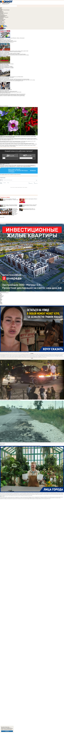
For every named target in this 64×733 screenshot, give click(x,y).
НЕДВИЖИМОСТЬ (2, 16)
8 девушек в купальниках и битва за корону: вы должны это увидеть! (10, 53)
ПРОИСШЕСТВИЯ (2, 19)
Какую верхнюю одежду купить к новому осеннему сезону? (8, 91)
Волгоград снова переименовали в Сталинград (6, 67)
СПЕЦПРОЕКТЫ (2, 21)
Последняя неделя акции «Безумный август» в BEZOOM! (8, 41)
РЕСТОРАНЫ (2, 20)
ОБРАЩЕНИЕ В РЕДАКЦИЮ (4, 17)
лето (20, 174)
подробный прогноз (2, 292)
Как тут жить (2, 68)
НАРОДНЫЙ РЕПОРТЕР (3, 15)
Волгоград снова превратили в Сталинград (6, 66)
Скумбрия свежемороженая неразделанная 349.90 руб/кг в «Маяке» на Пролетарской (32, 354)
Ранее (8, 182)
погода (11, 174)
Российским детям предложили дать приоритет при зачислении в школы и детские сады (11, 354)
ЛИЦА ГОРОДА (2, 14)
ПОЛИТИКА (1, 18)
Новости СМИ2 (2, 217)
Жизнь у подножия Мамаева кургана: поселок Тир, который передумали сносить (11, 80)
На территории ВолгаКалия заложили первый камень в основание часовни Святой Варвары (32, 355)
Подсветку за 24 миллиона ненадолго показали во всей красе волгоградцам (12, 355)
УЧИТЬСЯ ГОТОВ (4, 26)
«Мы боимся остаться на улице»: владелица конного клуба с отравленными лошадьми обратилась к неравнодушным (13, 352)
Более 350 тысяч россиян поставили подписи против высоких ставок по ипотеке (10, 494)
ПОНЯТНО (7, 731)
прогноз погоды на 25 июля (15, 174)
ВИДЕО (1, 10)
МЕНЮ (1, 7)
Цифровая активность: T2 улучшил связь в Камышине (21, 493)
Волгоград (1, 174)
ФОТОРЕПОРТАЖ (2, 22)
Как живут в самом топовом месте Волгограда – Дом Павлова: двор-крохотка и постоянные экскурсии (14, 79)
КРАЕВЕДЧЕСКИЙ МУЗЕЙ (4, 13)
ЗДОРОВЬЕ (1, 11)
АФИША (1, 9)
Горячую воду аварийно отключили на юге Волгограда (49, 494)
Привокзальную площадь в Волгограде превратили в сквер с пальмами (55, 493)
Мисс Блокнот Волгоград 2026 (4, 42)
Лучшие (5, 182)
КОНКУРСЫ (1, 12)
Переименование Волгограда (4, 55)
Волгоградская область (6, 174)
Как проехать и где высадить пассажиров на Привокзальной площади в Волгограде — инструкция (48, 492)
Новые (1, 182)
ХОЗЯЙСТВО (2, 23)
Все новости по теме (3, 39)
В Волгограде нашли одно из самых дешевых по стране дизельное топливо (37, 493)
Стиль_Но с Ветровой (3, 81)
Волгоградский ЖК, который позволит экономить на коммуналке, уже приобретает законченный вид (20, 495)
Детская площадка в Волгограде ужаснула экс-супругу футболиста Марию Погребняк (30, 494)
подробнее (7, 292)
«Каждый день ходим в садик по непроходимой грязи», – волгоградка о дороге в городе (12, 166)
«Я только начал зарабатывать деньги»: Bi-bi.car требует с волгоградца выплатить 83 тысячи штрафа (14, 165)
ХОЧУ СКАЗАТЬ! (2, 24)
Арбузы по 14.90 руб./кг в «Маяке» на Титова (6, 40)
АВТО (1, 8)
